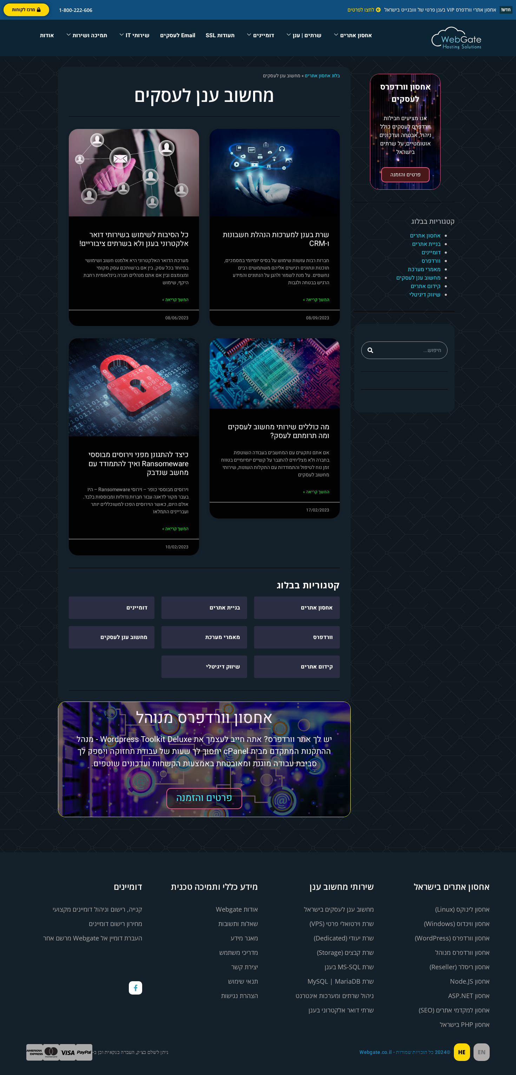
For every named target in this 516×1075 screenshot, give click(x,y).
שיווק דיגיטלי (425, 295)
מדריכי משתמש (238, 952)
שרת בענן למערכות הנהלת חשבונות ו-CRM (276, 239)
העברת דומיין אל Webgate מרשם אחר (92, 938)
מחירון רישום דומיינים (115, 923)
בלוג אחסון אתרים (322, 75)
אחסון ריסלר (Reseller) (460, 967)
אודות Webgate (237, 909)
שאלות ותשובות (238, 923)
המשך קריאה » (316, 300)
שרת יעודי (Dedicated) (344, 938)
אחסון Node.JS (470, 981)
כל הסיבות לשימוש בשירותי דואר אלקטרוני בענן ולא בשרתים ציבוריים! (133, 239)
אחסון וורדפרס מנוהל (462, 952)
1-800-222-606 (74, 10)
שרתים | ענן (307, 35)
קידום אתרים (426, 286)
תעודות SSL (220, 35)
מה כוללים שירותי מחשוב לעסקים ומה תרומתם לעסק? (278, 431)
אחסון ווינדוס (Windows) (457, 923)
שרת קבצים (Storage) (345, 952)
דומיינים (263, 35)
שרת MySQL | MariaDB (340, 981)
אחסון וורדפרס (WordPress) (452, 938)
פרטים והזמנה (405, 174)
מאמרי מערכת (424, 269)
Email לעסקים (177, 35)
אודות (47, 35)
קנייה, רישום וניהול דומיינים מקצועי (97, 909)
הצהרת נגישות (239, 995)
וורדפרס (431, 261)
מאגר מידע (244, 938)
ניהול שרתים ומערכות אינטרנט (335, 995)
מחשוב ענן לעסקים (418, 278)
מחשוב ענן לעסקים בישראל (339, 909)
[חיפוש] (370, 350)
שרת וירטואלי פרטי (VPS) (342, 923)
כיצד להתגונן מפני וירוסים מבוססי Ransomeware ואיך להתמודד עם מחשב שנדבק (138, 463)
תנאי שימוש (243, 981)
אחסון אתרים (356, 35)
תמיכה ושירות (90, 35)
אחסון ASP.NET (469, 995)
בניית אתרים (426, 244)
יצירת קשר (244, 967)
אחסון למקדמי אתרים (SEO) (454, 1010)
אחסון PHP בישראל (465, 1024)
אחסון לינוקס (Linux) (462, 909)
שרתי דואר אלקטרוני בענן (341, 1010)
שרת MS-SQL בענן (349, 967)
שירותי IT (138, 35)
